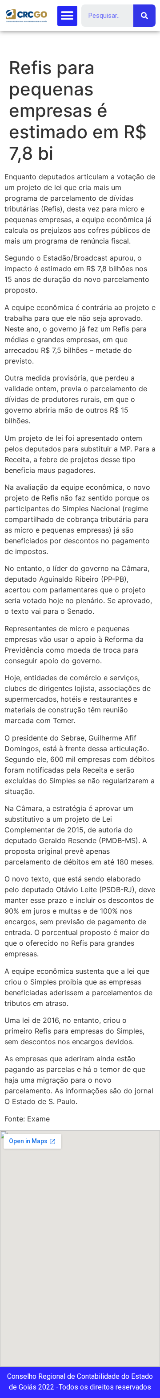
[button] (67, 16)
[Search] (144, 15)
